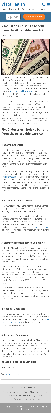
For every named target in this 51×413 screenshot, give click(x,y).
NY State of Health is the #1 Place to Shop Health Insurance (25, 392)
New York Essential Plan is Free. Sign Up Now (25, 395)
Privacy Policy (34, 387)
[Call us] (43, 5)
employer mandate (9, 176)
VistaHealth (13, 4)
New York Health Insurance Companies (25, 399)
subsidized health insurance (21, 91)
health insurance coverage (38, 227)
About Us (15, 387)
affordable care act (14, 374)
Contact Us (24, 387)
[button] (48, 5)
